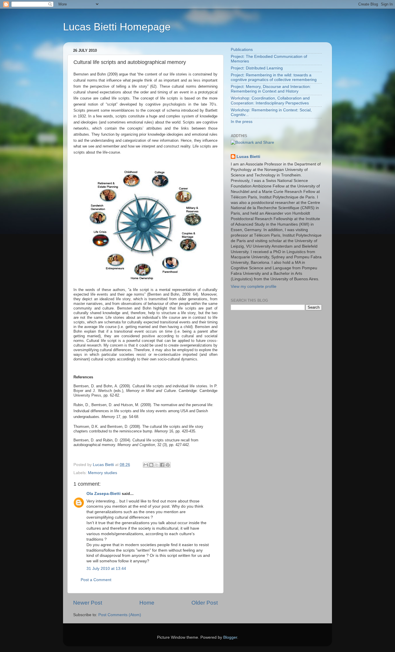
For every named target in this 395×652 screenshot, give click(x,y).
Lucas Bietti (248, 156)
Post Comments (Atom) (119, 615)
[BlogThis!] (151, 465)
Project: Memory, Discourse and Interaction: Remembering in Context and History (271, 88)
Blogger (230, 637)
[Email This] (146, 465)
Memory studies (102, 473)
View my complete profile (253, 286)
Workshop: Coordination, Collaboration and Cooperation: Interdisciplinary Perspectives (270, 100)
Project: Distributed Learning (257, 68)
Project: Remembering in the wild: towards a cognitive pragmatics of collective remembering (274, 77)
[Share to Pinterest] (168, 465)
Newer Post (87, 603)
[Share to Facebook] (162, 465)
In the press (241, 121)
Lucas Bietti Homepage (117, 27)
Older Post (204, 603)
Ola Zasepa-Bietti (103, 493)
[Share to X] (157, 465)
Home (146, 603)
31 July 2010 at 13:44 (106, 568)
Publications (242, 49)
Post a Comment (96, 580)
